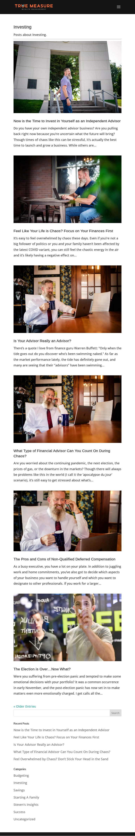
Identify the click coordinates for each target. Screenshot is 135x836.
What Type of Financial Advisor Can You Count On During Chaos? (62, 752)
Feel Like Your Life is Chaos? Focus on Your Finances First (63, 231)
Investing (20, 783)
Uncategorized (24, 819)
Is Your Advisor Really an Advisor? (42, 341)
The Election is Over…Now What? (42, 669)
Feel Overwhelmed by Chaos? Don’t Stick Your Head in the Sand (61, 759)
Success (19, 812)
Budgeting (21, 775)
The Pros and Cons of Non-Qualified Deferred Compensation (64, 559)
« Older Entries (25, 706)
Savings (19, 790)
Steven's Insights (26, 804)
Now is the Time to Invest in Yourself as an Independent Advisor (67, 121)
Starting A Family (26, 797)
